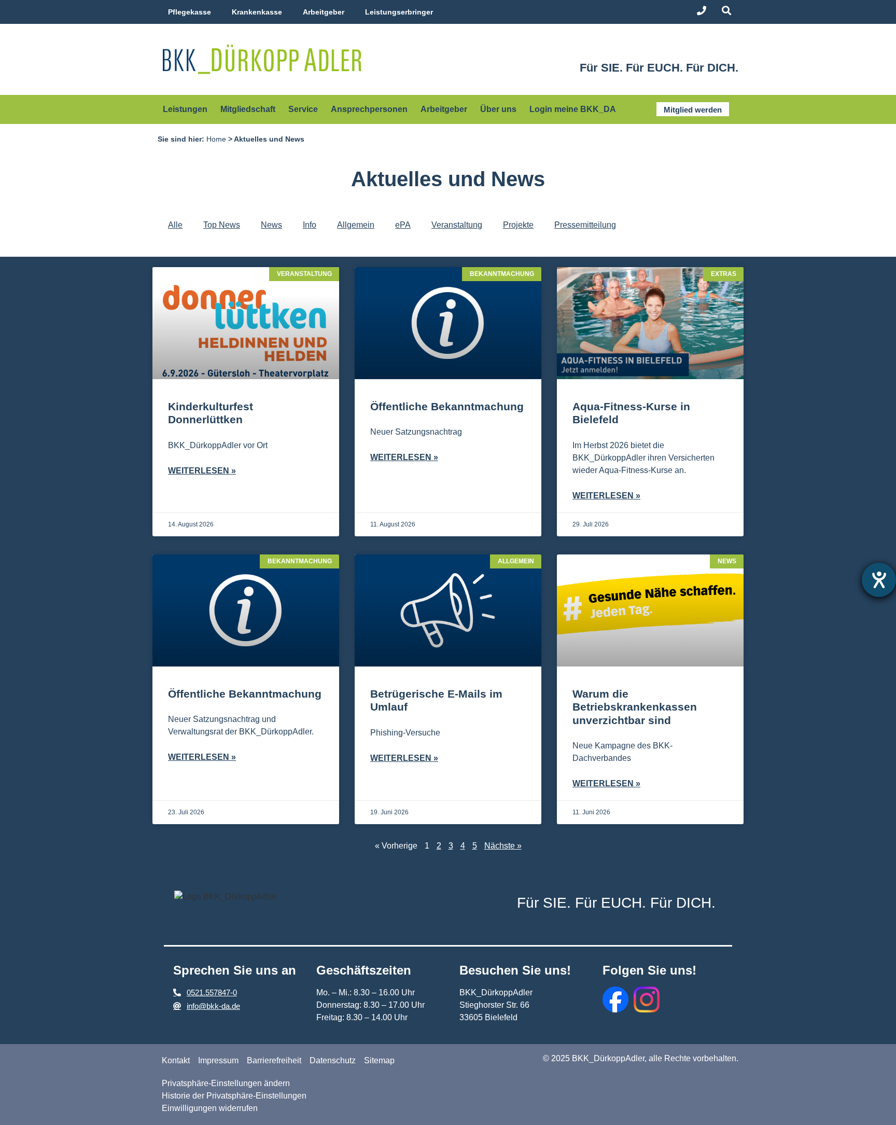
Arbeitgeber (323, 12)
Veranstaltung (456, 224)
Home (216, 139)
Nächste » (503, 845)
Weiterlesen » (202, 470)
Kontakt (176, 1060)
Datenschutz (333, 1060)
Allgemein (355, 224)
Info (309, 224)
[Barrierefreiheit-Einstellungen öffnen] (879, 580)
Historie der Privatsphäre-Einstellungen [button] (234, 1095)
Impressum (218, 1060)
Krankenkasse (257, 12)
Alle (175, 224)
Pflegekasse (189, 12)
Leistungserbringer (399, 12)
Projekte (518, 224)
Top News (221, 224)
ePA (403, 224)
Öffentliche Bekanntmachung (447, 406)
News (271, 224)
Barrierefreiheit (274, 1060)
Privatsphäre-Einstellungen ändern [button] (226, 1083)
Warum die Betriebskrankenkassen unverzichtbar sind (634, 707)
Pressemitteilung (585, 224)
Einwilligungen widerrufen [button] (210, 1108)
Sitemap (379, 1060)
